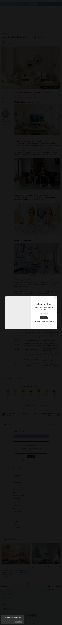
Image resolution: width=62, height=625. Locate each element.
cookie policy (19, 619)
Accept (18, 621)
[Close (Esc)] (55, 297)
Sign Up (44, 317)
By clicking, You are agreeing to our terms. (44, 321)
